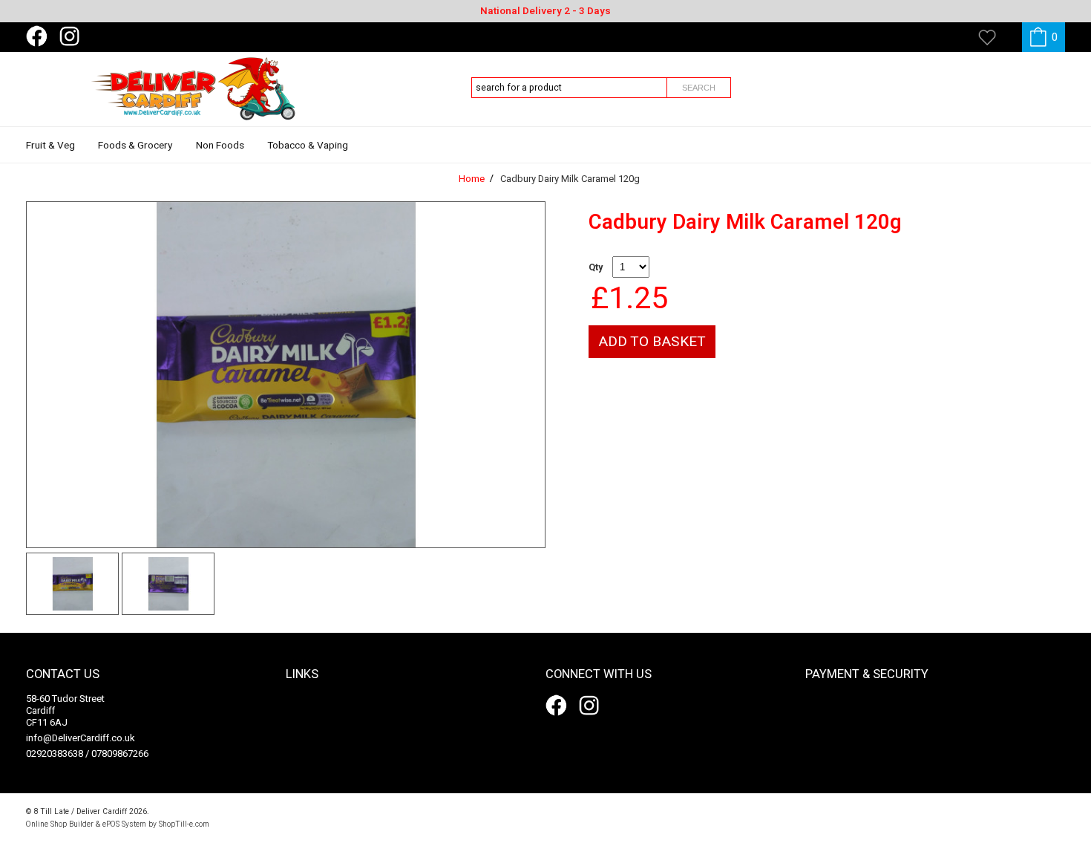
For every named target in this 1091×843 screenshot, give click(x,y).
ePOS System (124, 824)
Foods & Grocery (135, 145)
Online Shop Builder (60, 824)
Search (698, 87)
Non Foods (220, 145)
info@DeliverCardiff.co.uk (80, 738)
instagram (72, 36)
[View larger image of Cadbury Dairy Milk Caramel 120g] (286, 374)
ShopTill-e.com (184, 824)
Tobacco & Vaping (307, 145)
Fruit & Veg (50, 145)
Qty (596, 267)
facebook (39, 36)
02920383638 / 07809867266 (87, 753)
